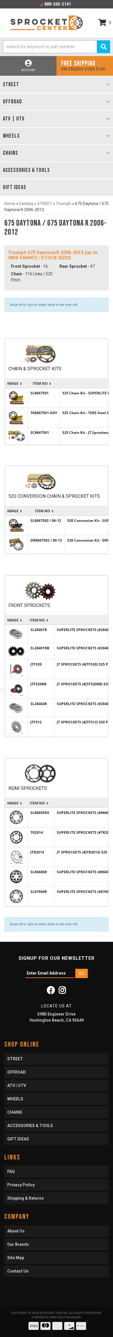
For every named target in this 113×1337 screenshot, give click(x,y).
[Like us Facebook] (51, 991)
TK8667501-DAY (43, 412)
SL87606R (38, 891)
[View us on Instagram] (62, 991)
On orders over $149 (83, 65)
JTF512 (36, 722)
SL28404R (38, 703)
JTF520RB (38, 684)
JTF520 (36, 664)
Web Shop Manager (66, 1317)
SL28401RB (39, 648)
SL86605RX (39, 812)
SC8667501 (39, 432)
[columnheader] (16, 383)
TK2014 (36, 832)
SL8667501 (39, 393)
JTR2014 (37, 852)
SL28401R (38, 629)
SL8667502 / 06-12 (45, 520)
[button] (56, 46)
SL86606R (38, 871)
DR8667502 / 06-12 (46, 540)
